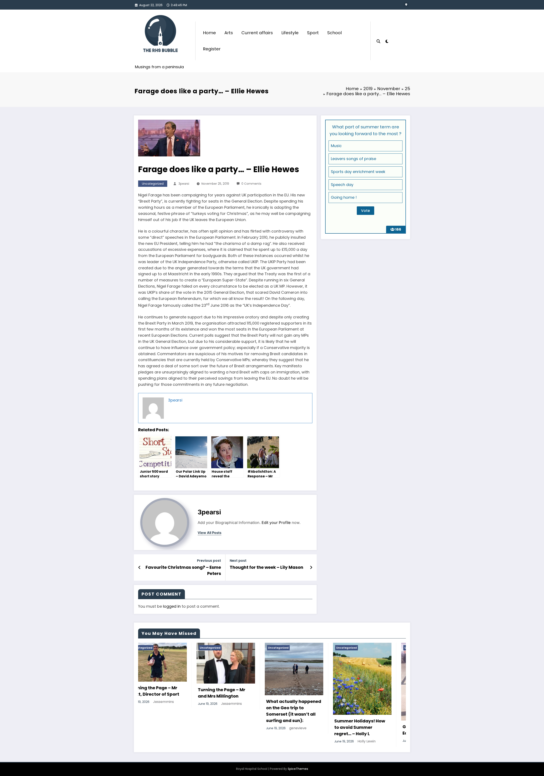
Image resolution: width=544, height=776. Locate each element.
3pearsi (183, 184)
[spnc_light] (386, 41)
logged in (172, 606)
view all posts (209, 533)
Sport (313, 33)
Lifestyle (290, 33)
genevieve (186, 728)
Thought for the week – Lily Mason (266, 567)
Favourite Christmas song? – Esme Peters (183, 570)
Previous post (209, 561)
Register (212, 49)
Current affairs (257, 33)
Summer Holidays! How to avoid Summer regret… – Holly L (248, 727)
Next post (238, 561)
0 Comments (251, 184)
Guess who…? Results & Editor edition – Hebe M (316, 730)
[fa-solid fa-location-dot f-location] (406, 4)
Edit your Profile (276, 522)
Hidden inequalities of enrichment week (383, 684)
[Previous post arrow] (139, 567)
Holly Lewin (255, 741)
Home (209, 33)
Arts (228, 33)
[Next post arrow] (311, 567)
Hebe (318, 740)
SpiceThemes (298, 769)
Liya (383, 694)
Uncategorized (153, 184)
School (334, 33)
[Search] (378, 41)
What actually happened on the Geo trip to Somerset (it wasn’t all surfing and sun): (182, 711)
